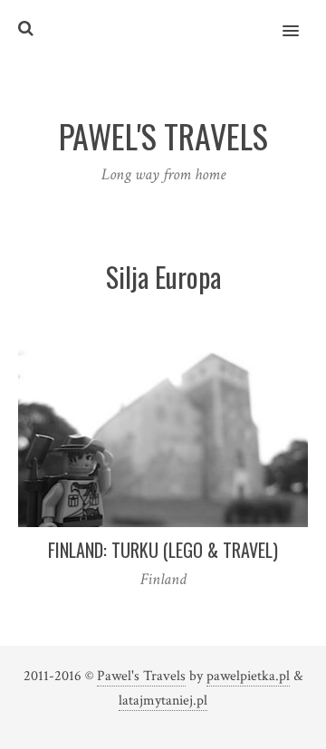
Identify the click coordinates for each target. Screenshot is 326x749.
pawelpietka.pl (248, 676)
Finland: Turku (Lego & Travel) (163, 549)
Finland (163, 579)
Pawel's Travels (141, 676)
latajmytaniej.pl (163, 700)
